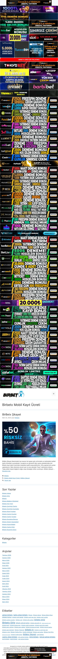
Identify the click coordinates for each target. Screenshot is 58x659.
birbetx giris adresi (28, 620)
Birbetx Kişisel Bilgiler (8, 524)
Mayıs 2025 (5, 571)
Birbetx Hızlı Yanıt (7, 504)
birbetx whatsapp (27, 632)
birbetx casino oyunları (8, 620)
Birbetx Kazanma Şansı (9, 529)
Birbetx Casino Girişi (8, 527)
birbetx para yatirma (8, 627)
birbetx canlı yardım (42, 617)
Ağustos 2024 (6, 589)
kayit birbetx (5, 639)
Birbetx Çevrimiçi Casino (9, 506)
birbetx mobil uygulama (27, 625)
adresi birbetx (7, 615)
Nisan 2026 (5, 563)
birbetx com (19, 620)
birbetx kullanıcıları (15, 625)
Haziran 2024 (6, 594)
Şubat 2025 (5, 573)
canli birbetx (40, 634)
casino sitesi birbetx (9, 637)
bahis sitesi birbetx (20, 615)
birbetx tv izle (6, 632)
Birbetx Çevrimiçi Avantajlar (10, 509)
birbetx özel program (6, 634)
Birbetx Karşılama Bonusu (10, 519)
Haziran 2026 (6, 558)
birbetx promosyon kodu (32, 627)
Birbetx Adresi (6, 493)
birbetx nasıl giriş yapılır (41, 625)
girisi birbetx (34, 637)
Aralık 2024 (5, 578)
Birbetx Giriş (6, 496)
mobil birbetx (13, 639)
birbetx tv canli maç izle (41, 630)
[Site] (29, 100)
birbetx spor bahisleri (8, 630)
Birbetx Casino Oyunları (9, 514)
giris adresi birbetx (23, 637)
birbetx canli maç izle (30, 617)
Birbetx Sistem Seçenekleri (10, 522)
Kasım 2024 (6, 581)
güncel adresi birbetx (47, 637)
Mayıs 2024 (5, 596)
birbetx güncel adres (23, 623)
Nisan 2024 (5, 599)
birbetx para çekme (19, 627)
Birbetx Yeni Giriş (48, 632)
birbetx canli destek (17, 617)
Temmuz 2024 (6, 591)
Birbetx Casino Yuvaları (9, 517)
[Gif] (29, 164)
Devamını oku (6, 471)
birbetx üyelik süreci (16, 634)
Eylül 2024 (5, 586)
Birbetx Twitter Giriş (16, 632)
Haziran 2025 (6, 568)
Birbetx (6, 476)
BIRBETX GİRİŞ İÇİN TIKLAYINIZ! (29, 59)
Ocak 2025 (5, 576)
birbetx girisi (39, 620)
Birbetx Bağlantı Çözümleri (10, 501)
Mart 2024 (5, 602)
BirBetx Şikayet (11, 414)
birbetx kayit (5, 625)
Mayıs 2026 (5, 560)
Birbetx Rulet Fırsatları (9, 511)
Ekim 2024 (5, 584)
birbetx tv (29, 630)
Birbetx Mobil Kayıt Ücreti (12, 478)
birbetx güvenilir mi (35, 623)
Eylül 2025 (5, 565)
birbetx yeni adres (38, 632)
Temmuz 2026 (6, 555)
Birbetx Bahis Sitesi (47, 615)
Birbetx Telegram (19, 630)
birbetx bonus (7, 617)
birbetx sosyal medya (46, 627)
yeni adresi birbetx (23, 639)
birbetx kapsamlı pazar (46, 623)
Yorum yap (7, 480)
